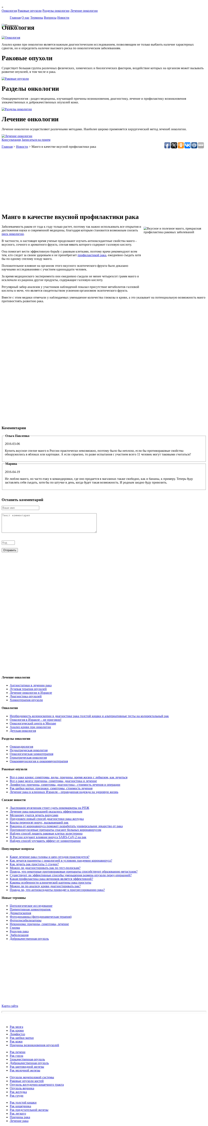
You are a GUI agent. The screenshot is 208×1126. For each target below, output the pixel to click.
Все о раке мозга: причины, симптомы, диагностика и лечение (53, 781)
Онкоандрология (21, 746)
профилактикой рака (92, 255)
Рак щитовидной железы (27, 1066)
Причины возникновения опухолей (34, 1045)
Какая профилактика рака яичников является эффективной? (51, 879)
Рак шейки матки (22, 1038)
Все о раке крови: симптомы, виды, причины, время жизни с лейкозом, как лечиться (68, 777)
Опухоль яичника (22, 1088)
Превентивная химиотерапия (30, 909)
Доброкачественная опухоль (29, 938)
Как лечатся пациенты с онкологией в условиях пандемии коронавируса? (61, 860)
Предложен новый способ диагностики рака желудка (47, 819)
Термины (36, 17)
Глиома (15, 927)
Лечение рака (19, 1121)
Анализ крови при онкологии (30, 727)
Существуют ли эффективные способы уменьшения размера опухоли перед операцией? (71, 875)
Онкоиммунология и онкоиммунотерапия (39, 761)
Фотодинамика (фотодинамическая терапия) (41, 916)
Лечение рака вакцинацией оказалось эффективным (46, 811)
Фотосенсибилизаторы (25, 920)
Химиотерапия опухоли (26, 700)
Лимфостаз (17, 1034)
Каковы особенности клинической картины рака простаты (50, 882)
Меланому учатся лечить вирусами (34, 815)
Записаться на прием (36, 139)
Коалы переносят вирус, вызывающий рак (39, 822)
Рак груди (16, 1095)
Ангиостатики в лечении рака (31, 685)
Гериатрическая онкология (28, 757)
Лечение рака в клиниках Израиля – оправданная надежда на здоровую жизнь (64, 792)
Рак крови (17, 1030)
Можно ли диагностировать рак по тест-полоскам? (45, 868)
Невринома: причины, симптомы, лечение (39, 924)
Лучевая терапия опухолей (28, 689)
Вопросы (50, 17)
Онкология (9, 10)
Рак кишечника (20, 1106)
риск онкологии (13, 234)
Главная (15, 17)
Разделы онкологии (55, 10)
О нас (25, 17)
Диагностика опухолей (26, 696)
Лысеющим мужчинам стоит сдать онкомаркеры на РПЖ (49, 808)
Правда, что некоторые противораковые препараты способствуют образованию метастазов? (74, 871)
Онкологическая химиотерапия (31, 754)
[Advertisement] (104, 180)
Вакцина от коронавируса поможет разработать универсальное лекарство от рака (66, 826)
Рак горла (16, 1055)
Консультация (11, 139)
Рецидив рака (19, 931)
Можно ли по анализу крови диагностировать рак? (45, 886)
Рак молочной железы (25, 1070)
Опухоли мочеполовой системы (32, 1077)
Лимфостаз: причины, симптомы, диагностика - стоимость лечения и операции (65, 784)
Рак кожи (16, 1041)
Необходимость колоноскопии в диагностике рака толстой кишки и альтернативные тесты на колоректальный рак (89, 716)
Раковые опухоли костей (27, 1081)
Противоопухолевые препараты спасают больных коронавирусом (55, 830)
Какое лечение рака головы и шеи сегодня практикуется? (49, 857)
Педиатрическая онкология (29, 750)
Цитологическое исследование (31, 905)
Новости (63, 17)
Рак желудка (18, 1092)
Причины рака (20, 1117)
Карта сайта (10, 1006)
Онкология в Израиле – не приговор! (35, 719)
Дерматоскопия (20, 913)
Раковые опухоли (30, 10)
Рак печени (17, 1052)
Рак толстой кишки (23, 1102)
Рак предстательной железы (29, 1110)
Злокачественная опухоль (27, 1059)
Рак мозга (16, 1027)
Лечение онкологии (84, 10)
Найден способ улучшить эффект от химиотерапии (45, 841)
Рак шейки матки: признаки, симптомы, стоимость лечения (51, 788)
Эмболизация (19, 935)
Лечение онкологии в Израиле (31, 692)
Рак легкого (18, 1113)
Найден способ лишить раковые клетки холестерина (46, 833)
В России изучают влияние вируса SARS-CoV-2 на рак (48, 837)
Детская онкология (23, 730)
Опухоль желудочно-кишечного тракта (37, 1084)
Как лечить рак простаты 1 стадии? (34, 864)
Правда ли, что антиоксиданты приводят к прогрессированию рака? (57, 890)
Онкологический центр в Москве (33, 723)
